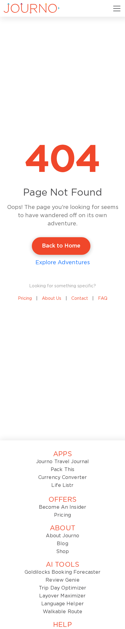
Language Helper (62, 603)
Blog (62, 543)
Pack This (62, 469)
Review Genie (62, 580)
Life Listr (62, 485)
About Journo (62, 535)
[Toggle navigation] (116, 8)
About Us (51, 298)
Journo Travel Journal (62, 461)
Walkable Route (63, 611)
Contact (79, 298)
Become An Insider (62, 507)
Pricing (25, 298)
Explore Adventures (62, 262)
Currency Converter (62, 477)
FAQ (102, 298)
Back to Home (61, 246)
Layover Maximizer (62, 595)
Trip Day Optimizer (62, 588)
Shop (62, 551)
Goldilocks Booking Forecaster (62, 572)
